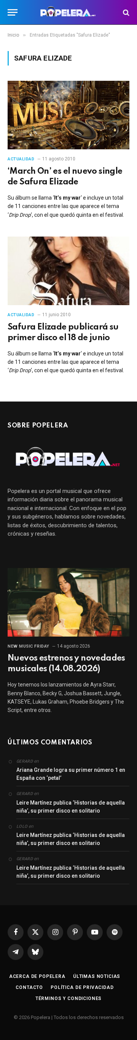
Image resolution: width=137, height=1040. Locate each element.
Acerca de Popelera (37, 976)
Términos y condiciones (68, 998)
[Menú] (13, 12)
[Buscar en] (125, 12)
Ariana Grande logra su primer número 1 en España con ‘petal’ (70, 774)
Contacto (29, 987)
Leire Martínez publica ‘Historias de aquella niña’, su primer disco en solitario (70, 807)
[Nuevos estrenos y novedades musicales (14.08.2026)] (68, 602)
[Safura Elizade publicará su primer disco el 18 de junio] (68, 271)
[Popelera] (69, 12)
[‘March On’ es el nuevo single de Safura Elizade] (68, 115)
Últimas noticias (96, 976)
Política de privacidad (82, 987)
